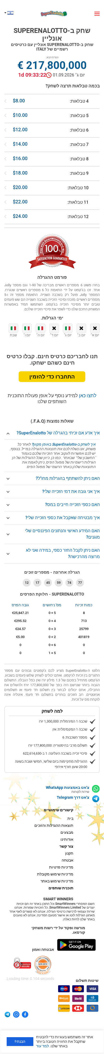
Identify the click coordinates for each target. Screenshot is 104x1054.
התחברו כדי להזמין (52, 376)
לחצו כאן (87, 395)
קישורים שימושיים (58, 810)
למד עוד (42, 1046)
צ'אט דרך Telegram (73, 797)
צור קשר (66, 846)
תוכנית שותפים (61, 888)
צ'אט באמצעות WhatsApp (67, 787)
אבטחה (67, 860)
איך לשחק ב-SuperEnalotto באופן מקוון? (63, 444)
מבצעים (67, 832)
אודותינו (67, 839)
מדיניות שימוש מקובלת (55, 874)
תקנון (69, 853)
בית (70, 818)
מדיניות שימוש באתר (57, 881)
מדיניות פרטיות (61, 867)
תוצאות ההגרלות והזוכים (53, 825)
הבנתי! (20, 1041)
